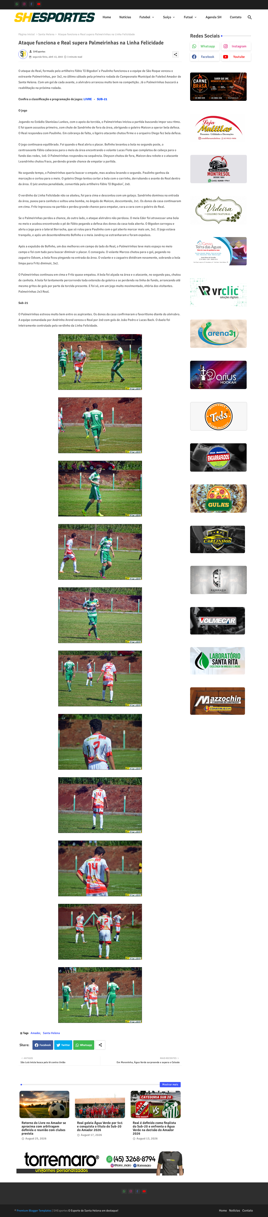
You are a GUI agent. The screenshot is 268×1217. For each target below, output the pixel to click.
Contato (235, 17)
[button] (250, 17)
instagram (239, 46)
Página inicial (26, 34)
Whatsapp (86, 1045)
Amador (35, 1033)
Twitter (65, 1045)
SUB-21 (102, 99)
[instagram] (24, 4)
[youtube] (38, 4)
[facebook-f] (31, 4)
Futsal (188, 17)
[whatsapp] (16, 4)
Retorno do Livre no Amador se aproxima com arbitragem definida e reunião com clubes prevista (44, 1128)
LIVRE (88, 99)
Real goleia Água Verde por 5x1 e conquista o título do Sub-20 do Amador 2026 (100, 1126)
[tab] (106, 17)
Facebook (45, 1045)
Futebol (144, 17)
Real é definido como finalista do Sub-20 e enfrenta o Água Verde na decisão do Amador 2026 (154, 1128)
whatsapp (208, 46)
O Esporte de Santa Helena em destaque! (93, 1210)
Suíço (167, 17)
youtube (239, 57)
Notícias (125, 17)
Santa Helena (46, 34)
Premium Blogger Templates (34, 1210)
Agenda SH (214, 17)
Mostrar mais (170, 1084)
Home (107, 17)
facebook (207, 57)
